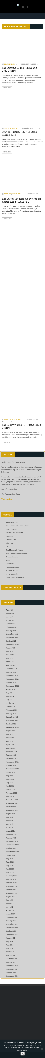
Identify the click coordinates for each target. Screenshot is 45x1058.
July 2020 (9, 858)
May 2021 (9, 824)
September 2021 (12, 810)
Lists (8, 546)
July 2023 (9, 734)
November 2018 (12, 928)
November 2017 (12, 969)
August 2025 (10, 648)
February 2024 (11, 710)
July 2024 (9, 693)
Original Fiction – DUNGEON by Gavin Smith (19, 133)
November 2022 (12, 762)
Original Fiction (12, 557)
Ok (23, 1054)
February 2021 (11, 834)
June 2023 (10, 738)
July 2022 (9, 776)
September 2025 (12, 644)
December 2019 (12, 883)
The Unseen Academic (15, 577)
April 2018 (10, 952)
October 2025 (11, 641)
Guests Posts (11, 539)
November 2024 (12, 679)
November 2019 (12, 886)
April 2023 (10, 744)
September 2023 (12, 727)
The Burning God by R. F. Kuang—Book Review (20, 69)
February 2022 (11, 793)
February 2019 (11, 917)
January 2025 (11, 672)
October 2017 (11, 972)
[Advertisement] (22, 1013)
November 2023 (12, 720)
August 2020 (10, 855)
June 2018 (10, 945)
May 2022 (9, 782)
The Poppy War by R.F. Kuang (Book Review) (21, 426)
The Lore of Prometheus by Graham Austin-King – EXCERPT (21, 200)
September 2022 (12, 769)
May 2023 (9, 741)
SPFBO (8, 560)
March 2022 (10, 789)
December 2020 (12, 841)
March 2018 (10, 955)
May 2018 (9, 948)
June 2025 (10, 655)
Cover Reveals (11, 529)
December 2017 (12, 965)
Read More (7, 88)
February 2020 (11, 876)
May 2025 (9, 658)
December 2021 (12, 800)
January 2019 (11, 921)
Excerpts (9, 536)
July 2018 (9, 941)
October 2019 (11, 889)
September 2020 (12, 852)
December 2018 (12, 924)
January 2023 (11, 755)
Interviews (10, 543)
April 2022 (10, 786)
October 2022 (11, 765)
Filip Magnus (9, 64)
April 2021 (10, 827)
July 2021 (9, 817)
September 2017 (12, 976)
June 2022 (10, 779)
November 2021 (12, 803)
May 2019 (9, 907)
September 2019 (12, 893)
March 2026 (10, 624)
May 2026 (9, 617)
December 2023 (12, 717)
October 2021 (11, 807)
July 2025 (9, 651)
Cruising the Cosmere (14, 533)
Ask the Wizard (12, 522)
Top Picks (10, 564)
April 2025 (10, 662)
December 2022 (12, 758)
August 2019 (10, 896)
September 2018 (12, 934)
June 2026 (10, 613)
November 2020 (12, 845)
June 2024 (10, 696)
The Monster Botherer (15, 550)
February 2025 (11, 668)
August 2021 (10, 813)
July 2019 (9, 900)
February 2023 (11, 751)
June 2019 (10, 903)
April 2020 (10, 869)
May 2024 (9, 700)
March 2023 (10, 748)
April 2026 (10, 620)
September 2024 (12, 686)
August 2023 (10, 731)
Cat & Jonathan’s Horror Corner (18, 526)
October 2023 (11, 724)
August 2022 (10, 772)
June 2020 (10, 862)
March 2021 (10, 831)
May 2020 (9, 865)
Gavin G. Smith (10, 128)
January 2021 (11, 838)
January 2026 (11, 631)
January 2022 (11, 796)
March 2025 (10, 665)
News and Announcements (16, 553)
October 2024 (11, 682)
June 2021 (9, 820)
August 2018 (10, 938)
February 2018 (11, 959)
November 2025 (12, 637)
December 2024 (12, 675)
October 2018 (11, 931)
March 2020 (10, 872)
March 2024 (10, 707)
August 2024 (10, 689)
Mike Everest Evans (12, 193)
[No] (42, 1049)
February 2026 (11, 627)
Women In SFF (12, 570)
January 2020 (11, 879)
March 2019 (10, 914)
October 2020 (11, 848)
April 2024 (10, 703)
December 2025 (12, 634)
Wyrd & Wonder (12, 574)
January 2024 (11, 713)
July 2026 (9, 610)
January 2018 (11, 962)
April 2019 (10, 910)
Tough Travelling (12, 567)
